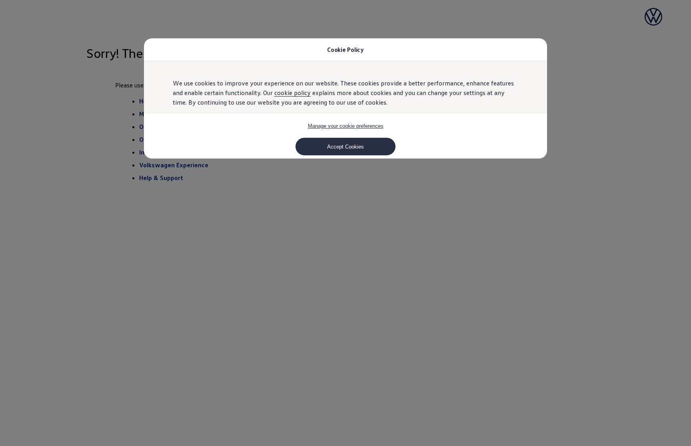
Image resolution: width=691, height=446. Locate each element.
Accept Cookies (345, 147)
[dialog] (345, 223)
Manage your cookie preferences (345, 126)
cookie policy (292, 93)
